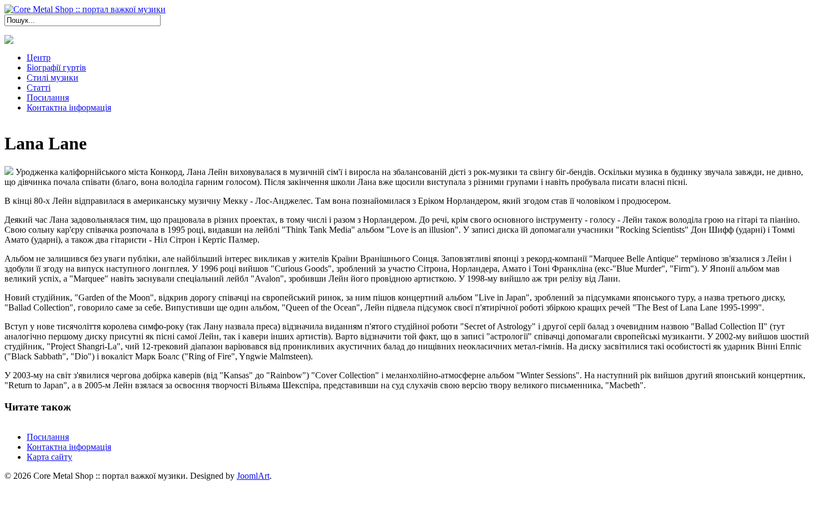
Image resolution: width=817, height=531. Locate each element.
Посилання (48, 437)
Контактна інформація (69, 447)
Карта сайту (49, 457)
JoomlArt (253, 475)
